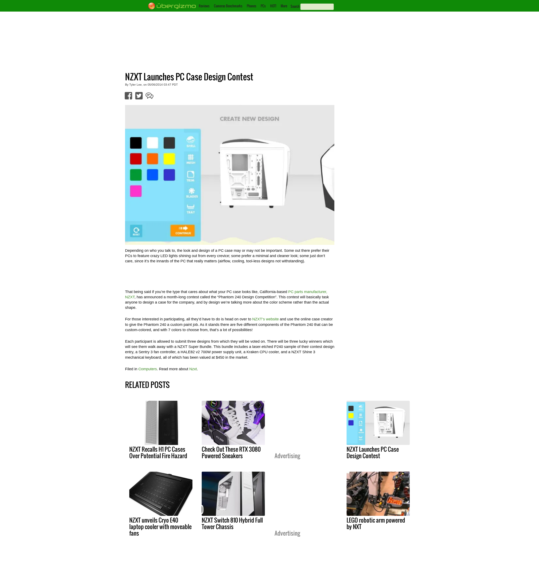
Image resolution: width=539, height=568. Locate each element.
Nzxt (193, 369)
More (284, 5)
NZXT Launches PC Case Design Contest (373, 452)
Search (295, 6)
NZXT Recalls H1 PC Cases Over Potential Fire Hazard (158, 452)
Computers (147, 369)
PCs (263, 5)
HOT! (273, 5)
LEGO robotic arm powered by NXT (376, 523)
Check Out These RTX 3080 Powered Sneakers (231, 452)
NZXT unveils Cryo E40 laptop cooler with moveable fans (160, 526)
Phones (251, 5)
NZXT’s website (265, 319)
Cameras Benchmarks (228, 5)
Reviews (204, 5)
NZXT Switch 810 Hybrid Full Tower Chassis (232, 523)
